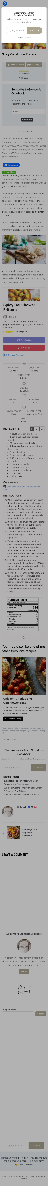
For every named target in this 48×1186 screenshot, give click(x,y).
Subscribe (34, 30)
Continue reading (24, 38)
